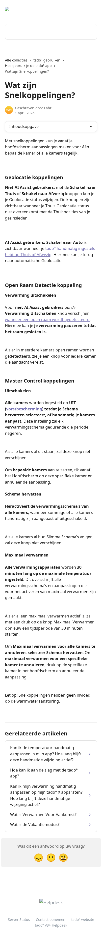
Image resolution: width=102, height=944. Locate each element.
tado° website (82, 919)
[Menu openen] (92, 9)
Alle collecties (16, 60)
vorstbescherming (24, 409)
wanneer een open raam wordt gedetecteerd (47, 319)
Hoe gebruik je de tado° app (28, 65)
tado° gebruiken (46, 60)
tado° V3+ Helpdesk (51, 925)
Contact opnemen (50, 919)
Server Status (19, 919)
